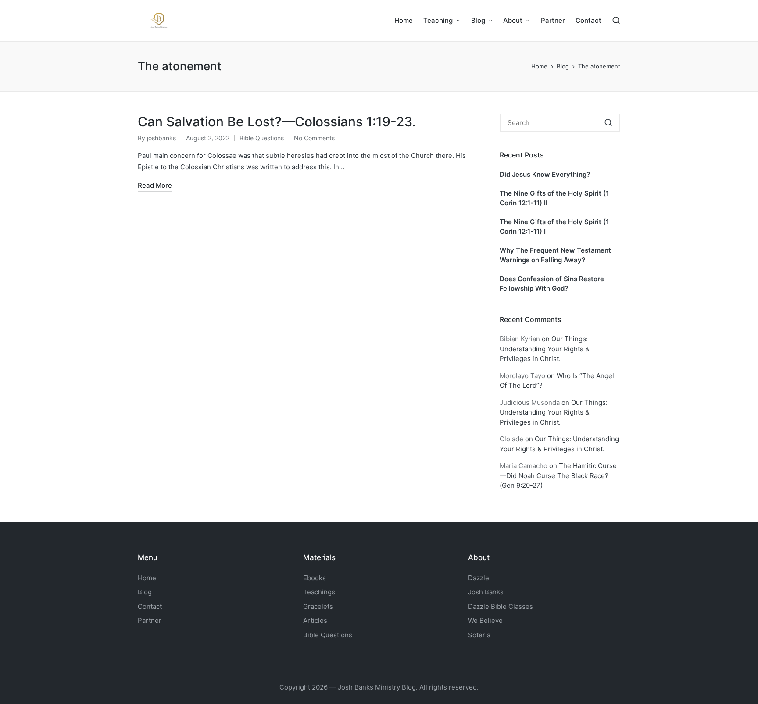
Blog (145, 592)
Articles (315, 620)
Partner (149, 620)
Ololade (511, 439)
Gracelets (318, 606)
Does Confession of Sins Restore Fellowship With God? (552, 284)
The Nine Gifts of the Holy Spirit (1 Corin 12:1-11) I (554, 227)
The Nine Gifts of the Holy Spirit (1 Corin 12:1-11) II (554, 198)
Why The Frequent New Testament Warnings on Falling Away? (555, 255)
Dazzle (478, 578)
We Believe (485, 620)
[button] (608, 123)
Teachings (319, 592)
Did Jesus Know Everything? (545, 174)
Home (147, 578)
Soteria (479, 635)
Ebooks (314, 578)
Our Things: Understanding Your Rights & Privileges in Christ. (545, 349)
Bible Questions (262, 138)
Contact (150, 606)
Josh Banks (486, 592)
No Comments (314, 138)
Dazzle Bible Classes (500, 606)
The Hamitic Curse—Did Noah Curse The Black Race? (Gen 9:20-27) (558, 475)
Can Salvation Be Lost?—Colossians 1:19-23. (276, 121)
